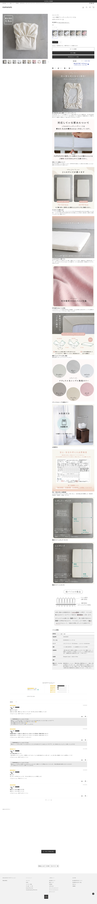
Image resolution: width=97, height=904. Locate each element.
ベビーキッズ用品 (29, 884)
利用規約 (17, 3)
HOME (48, 866)
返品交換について (6, 3)
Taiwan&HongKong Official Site (31, 889)
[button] (88, 64)
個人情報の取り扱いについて (77, 880)
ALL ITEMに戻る (49, 851)
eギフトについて (49, 3)
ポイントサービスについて (30, 3)
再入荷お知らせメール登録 (73, 56)
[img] (12, 705)
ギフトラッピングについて (40, 3)
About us (74, 884)
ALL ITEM (56, 15)
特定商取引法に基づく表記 (77, 882)
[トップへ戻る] (93, 894)
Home (53, 15)
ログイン (54, 45)
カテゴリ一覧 (55, 866)
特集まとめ (41, 866)
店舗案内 (74, 886)
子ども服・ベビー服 (29, 886)
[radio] (55, 34)
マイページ (28, 880)
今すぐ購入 (73, 52)
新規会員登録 (5, 880)
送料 (59, 22)
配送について (12, 3)
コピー (63, 19)
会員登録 (58, 45)
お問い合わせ (22, 3)
